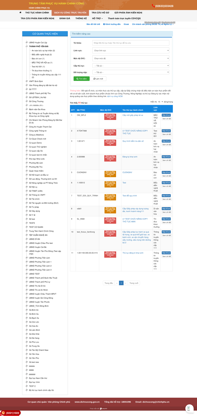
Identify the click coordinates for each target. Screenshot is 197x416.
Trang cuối (134, 283)
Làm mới (99, 78)
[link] (11, 413)
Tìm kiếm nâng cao (81, 33)
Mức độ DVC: (79, 58)
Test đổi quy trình (129, 195)
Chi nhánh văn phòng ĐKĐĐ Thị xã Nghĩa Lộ (152, 24)
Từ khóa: (77, 43)
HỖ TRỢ (96, 18)
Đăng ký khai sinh (129, 156)
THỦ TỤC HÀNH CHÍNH (37, 13)
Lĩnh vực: (78, 50)
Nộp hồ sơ (166, 115)
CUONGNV (127, 172)
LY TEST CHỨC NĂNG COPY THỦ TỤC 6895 (135, 220)
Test (124, 182)
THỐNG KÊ (81, 18)
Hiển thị (153, 101)
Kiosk (126, 24)
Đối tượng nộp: (80, 72)
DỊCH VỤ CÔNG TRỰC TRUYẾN (70, 13)
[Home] (20, 12)
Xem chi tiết (167, 119)
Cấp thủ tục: (79, 65)
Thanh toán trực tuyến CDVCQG (124, 18)
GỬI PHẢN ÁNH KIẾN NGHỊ (128, 13)
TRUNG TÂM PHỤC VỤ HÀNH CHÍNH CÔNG (56, 3)
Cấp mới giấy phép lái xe (132, 115)
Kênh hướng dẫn (112, 24)
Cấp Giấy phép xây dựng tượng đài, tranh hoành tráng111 (135, 209)
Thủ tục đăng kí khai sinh (132, 252)
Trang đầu (109, 283)
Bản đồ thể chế (93, 24)
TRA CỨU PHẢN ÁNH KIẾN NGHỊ (37, 18)
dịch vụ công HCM (114, 96)
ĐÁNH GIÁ (65, 18)
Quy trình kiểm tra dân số (133, 141)
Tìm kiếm (82, 78)
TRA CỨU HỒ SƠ (100, 13)
